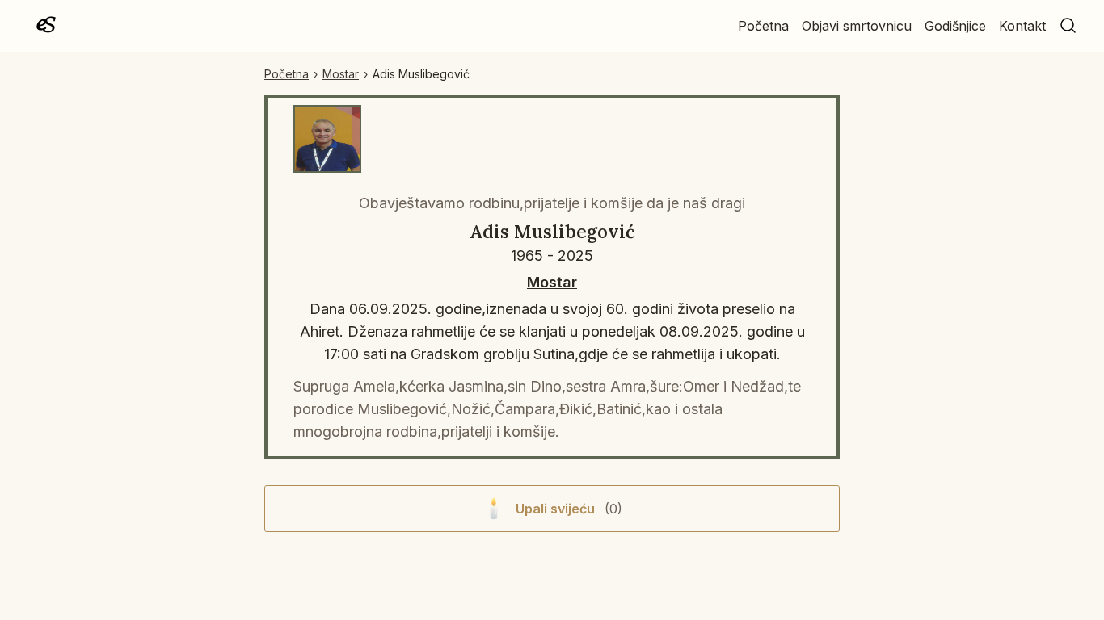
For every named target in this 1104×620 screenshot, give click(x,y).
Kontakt (1022, 26)
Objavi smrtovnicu (857, 26)
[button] (1068, 26)
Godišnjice (955, 26)
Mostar (340, 74)
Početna (763, 26)
